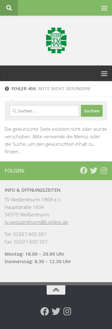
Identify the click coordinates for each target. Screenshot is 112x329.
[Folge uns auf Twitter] (93, 170)
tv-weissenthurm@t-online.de (36, 222)
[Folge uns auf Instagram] (103, 170)
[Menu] (104, 8)
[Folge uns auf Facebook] (83, 170)
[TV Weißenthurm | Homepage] (56, 40)
